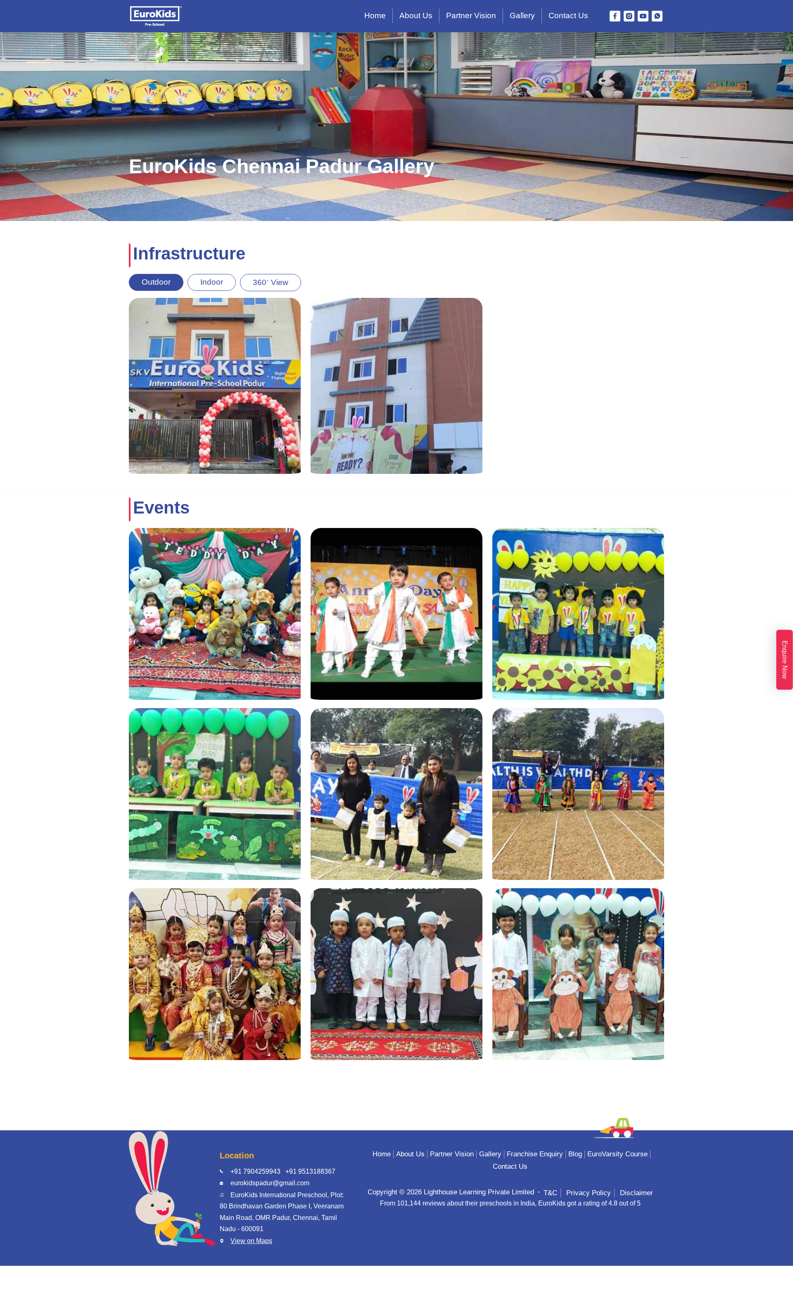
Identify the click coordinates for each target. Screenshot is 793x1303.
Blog (575, 1154)
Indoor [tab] (211, 282)
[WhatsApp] (657, 16)
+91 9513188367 (310, 1171)
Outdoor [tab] (156, 282)
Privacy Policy (588, 1193)
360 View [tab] (270, 280)
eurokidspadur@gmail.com (269, 1182)
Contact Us (568, 15)
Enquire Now (784, 660)
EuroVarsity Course (617, 1154)
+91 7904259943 (255, 1171)
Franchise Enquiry (535, 1154)
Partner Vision (471, 15)
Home (375, 15)
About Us (415, 15)
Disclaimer (636, 1193)
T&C (550, 1193)
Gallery (522, 15)
